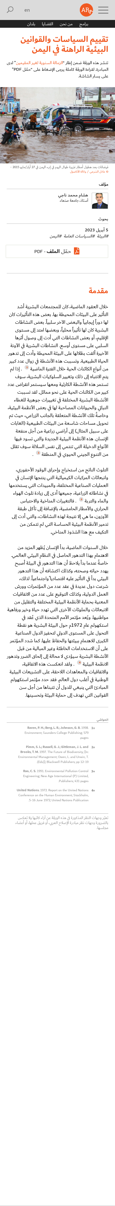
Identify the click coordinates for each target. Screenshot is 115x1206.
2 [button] (93, 747)
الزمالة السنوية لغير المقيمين (39, 62)
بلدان (31, 23)
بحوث (103, 219)
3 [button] (93, 771)
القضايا (47, 23)
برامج (83, 23)
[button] (26, 369)
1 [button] (93, 728)
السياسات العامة (79, 236)
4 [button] (93, 790)
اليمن (55, 236)
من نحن (66, 23)
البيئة (102, 236)
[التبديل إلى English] (27, 9)
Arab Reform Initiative (86, 10)
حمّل (59, 251)
